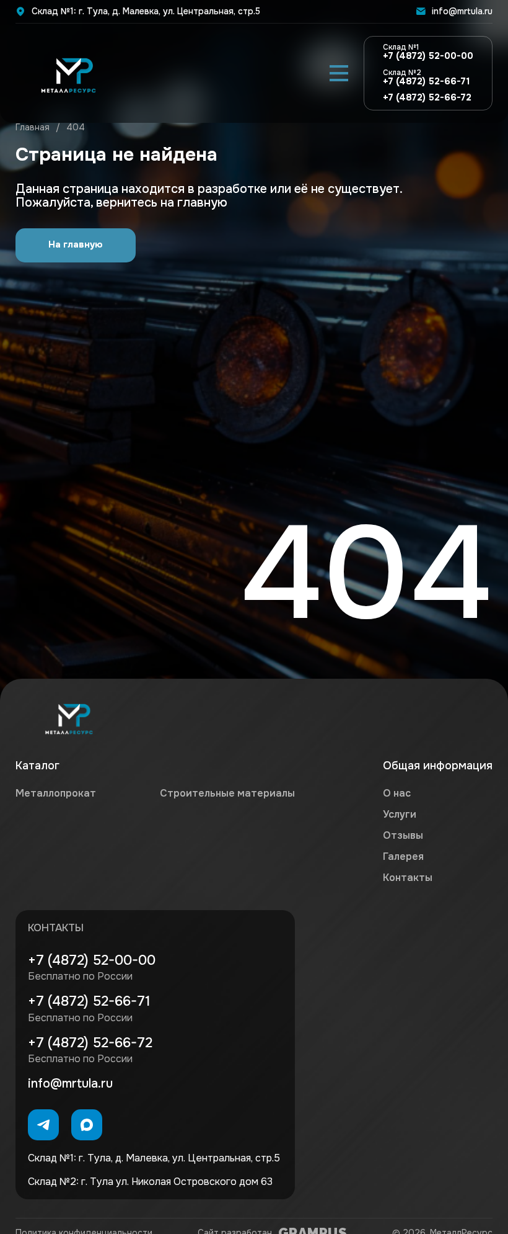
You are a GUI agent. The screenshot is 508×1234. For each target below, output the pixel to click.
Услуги (399, 814)
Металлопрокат (55, 793)
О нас (397, 793)
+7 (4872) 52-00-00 (428, 52)
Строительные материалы (227, 793)
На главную (75, 245)
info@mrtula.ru (462, 11)
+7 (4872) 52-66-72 (427, 98)
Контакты (407, 877)
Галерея (403, 856)
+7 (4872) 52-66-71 (426, 77)
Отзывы (403, 835)
